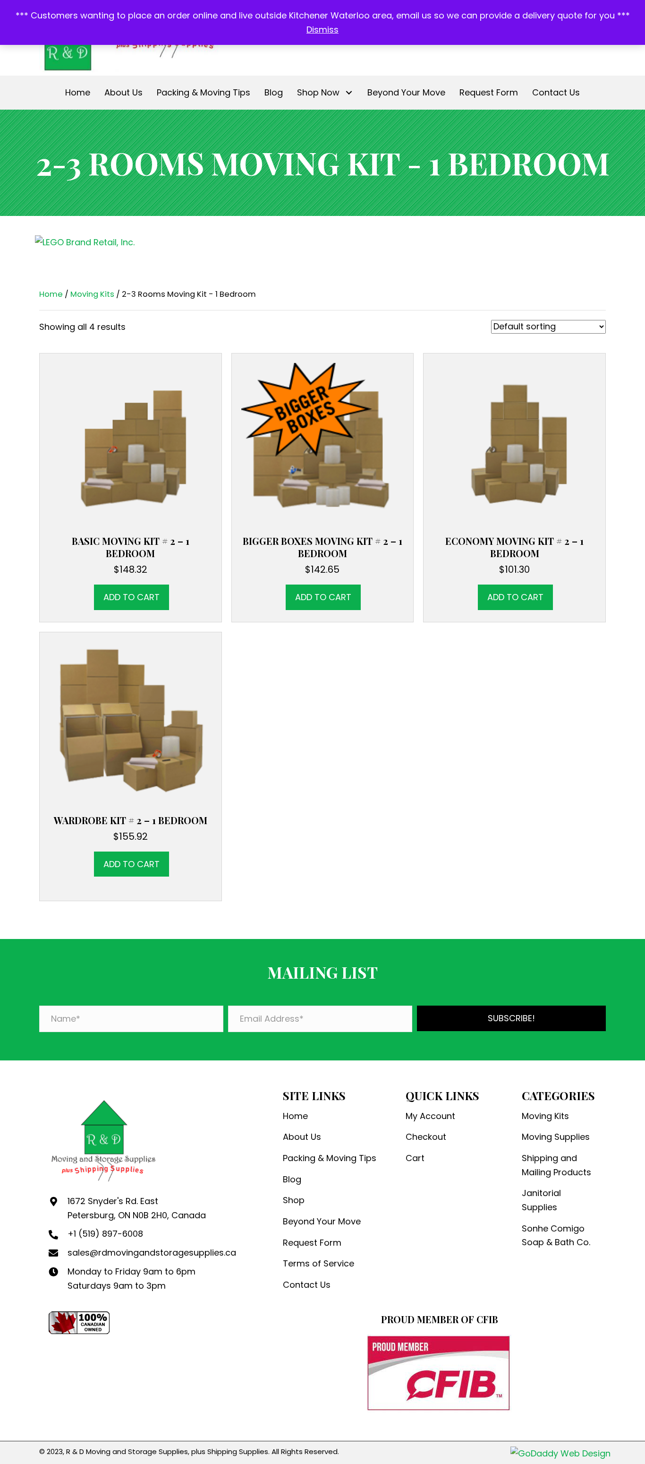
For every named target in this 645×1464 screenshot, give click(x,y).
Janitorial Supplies (541, 1200)
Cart (415, 1158)
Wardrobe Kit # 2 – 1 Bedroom (130, 820)
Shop (294, 1200)
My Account (430, 1116)
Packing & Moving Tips (329, 1158)
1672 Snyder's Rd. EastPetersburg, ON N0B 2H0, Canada (137, 1208)
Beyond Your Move (322, 1221)
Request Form (312, 1243)
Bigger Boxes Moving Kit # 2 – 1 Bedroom (322, 547)
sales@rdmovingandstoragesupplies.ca (152, 1252)
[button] (349, 92)
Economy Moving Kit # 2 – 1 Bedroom (514, 547)
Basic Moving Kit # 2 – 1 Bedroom (130, 547)
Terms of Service (318, 1263)
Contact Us (307, 1285)
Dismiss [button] (322, 29)
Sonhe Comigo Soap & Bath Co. (556, 1236)
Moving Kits (92, 294)
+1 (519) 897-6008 (105, 1234)
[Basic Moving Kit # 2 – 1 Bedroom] (130, 443)
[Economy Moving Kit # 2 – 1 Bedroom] (514, 443)
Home (51, 294)
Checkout (426, 1137)
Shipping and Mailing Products (556, 1165)
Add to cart (131, 597)
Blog (292, 1179)
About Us (302, 1137)
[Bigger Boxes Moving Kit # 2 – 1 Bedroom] (322, 443)
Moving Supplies (556, 1137)
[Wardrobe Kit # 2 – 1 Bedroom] (130, 722)
